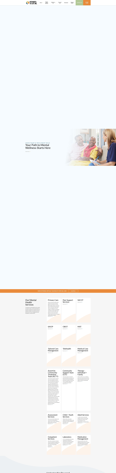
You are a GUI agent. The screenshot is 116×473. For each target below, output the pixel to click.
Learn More (73, 290)
